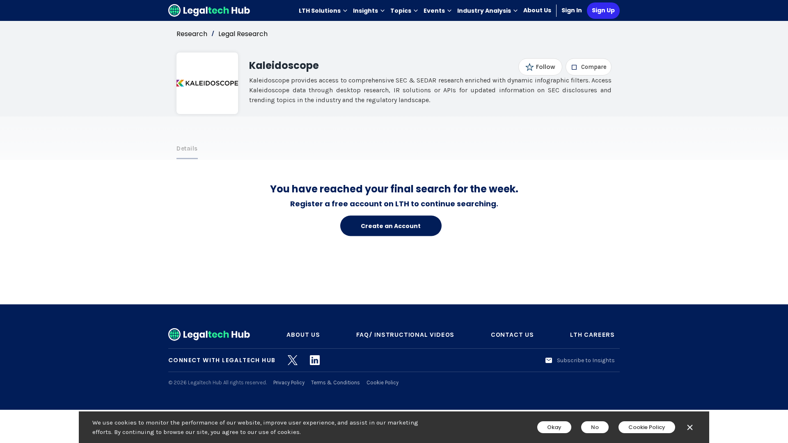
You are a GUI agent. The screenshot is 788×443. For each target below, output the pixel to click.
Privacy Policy (289, 382)
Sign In (571, 10)
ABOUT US (303, 334)
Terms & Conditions (335, 382)
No (595, 427)
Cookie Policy (383, 382)
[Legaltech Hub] (209, 10)
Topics (400, 11)
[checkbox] (589, 67)
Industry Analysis (484, 11)
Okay (554, 427)
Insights (365, 11)
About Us (537, 10)
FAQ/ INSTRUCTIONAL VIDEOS (405, 334)
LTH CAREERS (592, 334)
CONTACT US (512, 334)
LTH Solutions (320, 11)
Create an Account (391, 226)
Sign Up (603, 10)
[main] (394, 221)
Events (434, 11)
